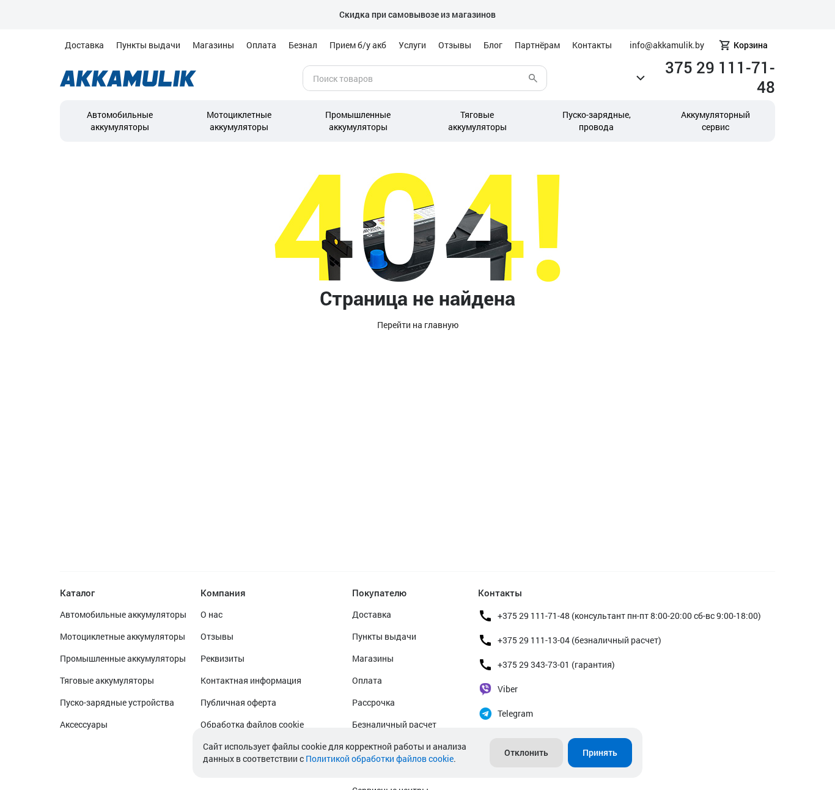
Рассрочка (373, 702)
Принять (600, 752)
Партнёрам (537, 45)
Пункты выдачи (148, 45)
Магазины (213, 45)
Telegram (515, 713)
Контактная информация (250, 680)
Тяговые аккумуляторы (107, 680)
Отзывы (454, 45)
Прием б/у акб (357, 45)
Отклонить (526, 752)
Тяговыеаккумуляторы (477, 121)
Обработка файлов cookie (252, 724)
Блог (493, 45)
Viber (508, 689)
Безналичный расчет (394, 724)
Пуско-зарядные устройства (117, 702)
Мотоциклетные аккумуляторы (239, 121)
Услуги (412, 45)
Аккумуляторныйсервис (715, 121)
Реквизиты (222, 658)
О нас (211, 614)
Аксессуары (84, 724)
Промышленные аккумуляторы (358, 121)
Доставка (84, 45)
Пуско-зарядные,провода (596, 121)
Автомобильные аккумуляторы (120, 121)
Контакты (592, 45)
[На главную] (128, 78)
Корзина (751, 45)
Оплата (261, 45)
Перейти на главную (417, 325)
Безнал (303, 45)
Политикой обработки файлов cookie (380, 758)
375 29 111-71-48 (720, 77)
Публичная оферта (238, 702)
